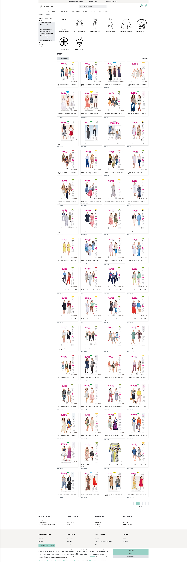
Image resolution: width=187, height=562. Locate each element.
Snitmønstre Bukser (45, 22)
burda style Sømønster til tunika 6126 (114, 377)
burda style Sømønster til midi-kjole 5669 (137, 202)
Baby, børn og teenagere (45, 18)
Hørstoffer (41, 520)
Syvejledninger (70, 544)
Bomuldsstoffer (42, 519)
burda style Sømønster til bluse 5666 (90, 318)
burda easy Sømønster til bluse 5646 (113, 172)
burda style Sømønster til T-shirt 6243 (137, 406)
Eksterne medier (69, 560)
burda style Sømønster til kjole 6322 (90, 435)
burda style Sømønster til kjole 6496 (137, 494)
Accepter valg (130, 556)
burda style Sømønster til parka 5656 (137, 231)
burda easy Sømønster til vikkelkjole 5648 (67, 173)
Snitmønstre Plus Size (46, 38)
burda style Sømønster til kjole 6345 (113, 464)
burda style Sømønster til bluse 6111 (113, 348)
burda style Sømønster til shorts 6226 (67, 435)
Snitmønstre (64, 11)
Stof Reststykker (75, 11)
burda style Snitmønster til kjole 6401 (137, 464)
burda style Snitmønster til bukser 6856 (90, 142)
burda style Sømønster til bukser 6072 (90, 348)
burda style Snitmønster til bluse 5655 (137, 318)
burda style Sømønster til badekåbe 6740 (90, 114)
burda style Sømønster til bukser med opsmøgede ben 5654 (90, 173)
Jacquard (125, 522)
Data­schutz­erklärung (61, 557)
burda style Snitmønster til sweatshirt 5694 (67, 232)
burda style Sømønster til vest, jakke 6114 (67, 85)
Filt (95, 519)
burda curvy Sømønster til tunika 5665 (137, 289)
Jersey (68, 519)
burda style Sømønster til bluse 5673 (137, 260)
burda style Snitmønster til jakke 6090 (67, 406)
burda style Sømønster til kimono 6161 (137, 348)
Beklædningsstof (127, 524)
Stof (47, 11)
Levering (40, 538)
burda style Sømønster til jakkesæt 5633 (114, 201)
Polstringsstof (98, 526)
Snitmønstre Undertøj (46, 40)
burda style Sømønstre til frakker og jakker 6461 (113, 495)
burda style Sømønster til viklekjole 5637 (138, 142)
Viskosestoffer (42, 522)
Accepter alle (131, 550)
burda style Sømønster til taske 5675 (113, 289)
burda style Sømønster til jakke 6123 (66, 377)
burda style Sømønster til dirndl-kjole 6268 (114, 436)
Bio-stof (125, 526)
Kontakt (97, 538)
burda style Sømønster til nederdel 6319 (91, 406)
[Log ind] (136, 6)
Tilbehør (40, 46)
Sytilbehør (55, 11)
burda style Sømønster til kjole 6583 (90, 494)
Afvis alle (131, 553)
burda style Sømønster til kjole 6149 (90, 377)
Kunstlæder (98, 522)
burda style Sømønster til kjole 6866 (113, 84)
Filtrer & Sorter (64, 58)
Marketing (59, 560)
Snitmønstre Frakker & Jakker (46, 26)
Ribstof (69, 524)
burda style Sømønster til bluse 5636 (113, 231)
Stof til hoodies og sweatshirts (46, 524)
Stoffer (124, 538)
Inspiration (93, 11)
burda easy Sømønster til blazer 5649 (90, 289)
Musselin (40, 526)
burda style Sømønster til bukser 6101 (137, 377)
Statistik (51, 560)
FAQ (96, 544)
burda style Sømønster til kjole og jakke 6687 (137, 85)
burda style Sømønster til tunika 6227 (137, 113)
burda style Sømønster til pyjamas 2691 (114, 142)
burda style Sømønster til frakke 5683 (90, 231)
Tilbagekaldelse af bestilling (47, 545)
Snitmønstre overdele (46, 35)
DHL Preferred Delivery (82, 560)
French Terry (70, 522)
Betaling (40, 541)
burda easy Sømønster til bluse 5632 (90, 260)
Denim (68, 520)
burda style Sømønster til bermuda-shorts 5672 (67, 349)
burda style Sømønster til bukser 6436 (67, 494)
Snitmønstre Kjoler (45, 31)
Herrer (40, 42)
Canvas (97, 520)
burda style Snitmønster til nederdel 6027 (113, 114)
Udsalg (85, 11)
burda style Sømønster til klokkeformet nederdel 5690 (91, 202)
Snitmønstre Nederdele (46, 33)
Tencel (124, 519)
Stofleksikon (70, 538)
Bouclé (125, 520)
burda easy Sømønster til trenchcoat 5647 (67, 202)
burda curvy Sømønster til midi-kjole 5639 (113, 261)
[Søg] (105, 6)
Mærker (40, 44)
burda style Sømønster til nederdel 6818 (66, 143)
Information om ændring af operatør (103, 541)
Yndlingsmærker (103, 11)
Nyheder (41, 11)
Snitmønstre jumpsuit (46, 29)
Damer (40, 20)
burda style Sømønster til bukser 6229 (114, 406)
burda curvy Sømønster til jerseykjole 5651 (114, 319)
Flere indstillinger (102, 560)
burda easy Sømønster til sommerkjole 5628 (90, 85)
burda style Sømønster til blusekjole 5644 (137, 173)
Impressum (92, 556)
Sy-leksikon (69, 541)
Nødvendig (43, 560)
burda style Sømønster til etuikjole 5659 (67, 260)
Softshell (97, 524)
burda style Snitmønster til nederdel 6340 (90, 465)
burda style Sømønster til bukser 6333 (137, 435)
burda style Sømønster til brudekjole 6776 (67, 114)
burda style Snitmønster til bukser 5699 (67, 289)
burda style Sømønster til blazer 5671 (67, 318)
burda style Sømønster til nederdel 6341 (67, 464)
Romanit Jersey (71, 526)
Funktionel (93, 560)
